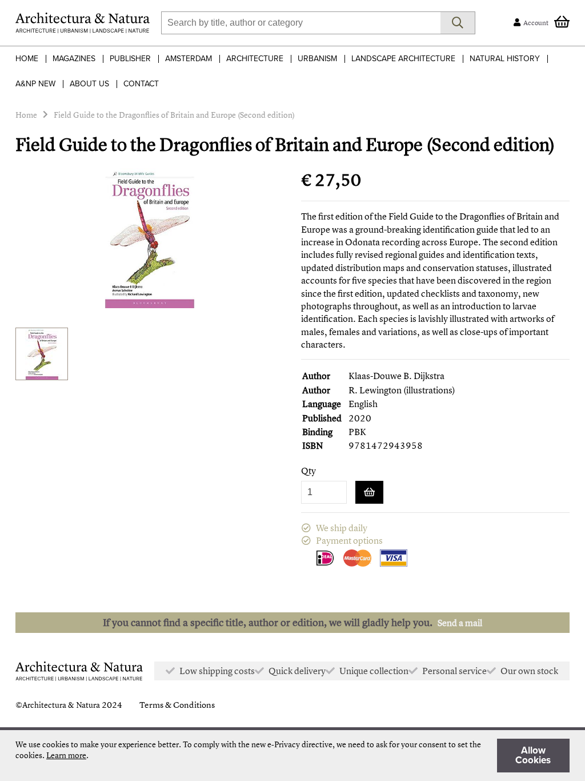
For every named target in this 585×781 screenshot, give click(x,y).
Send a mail (460, 622)
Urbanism (317, 58)
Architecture (254, 58)
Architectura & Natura (61, 704)
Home (26, 58)
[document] (292, 755)
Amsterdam (188, 58)
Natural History (505, 58)
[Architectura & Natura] (82, 23)
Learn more (66, 755)
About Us (89, 84)
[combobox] (300, 22)
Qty (308, 471)
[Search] (457, 22)
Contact (141, 84)
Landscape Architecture (403, 58)
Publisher (130, 58)
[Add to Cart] (369, 492)
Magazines (74, 58)
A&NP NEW (35, 84)
